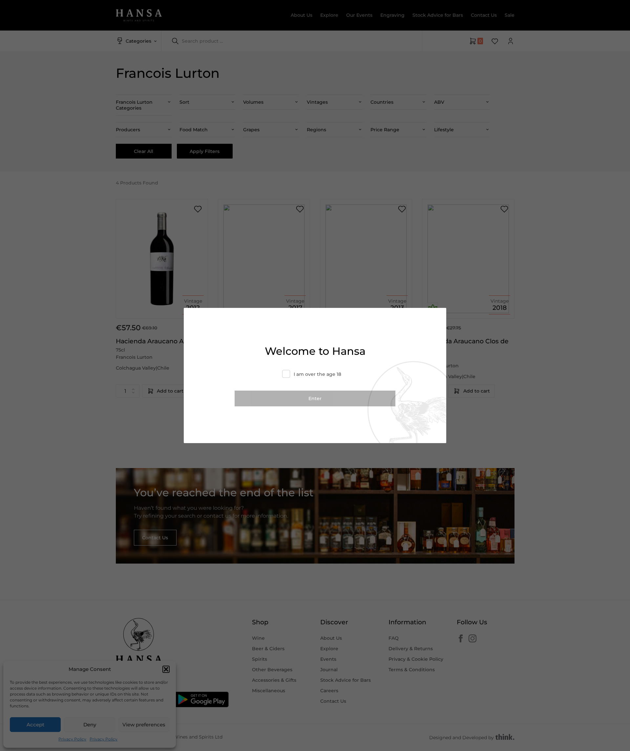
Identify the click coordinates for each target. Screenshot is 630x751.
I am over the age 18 (317, 374)
